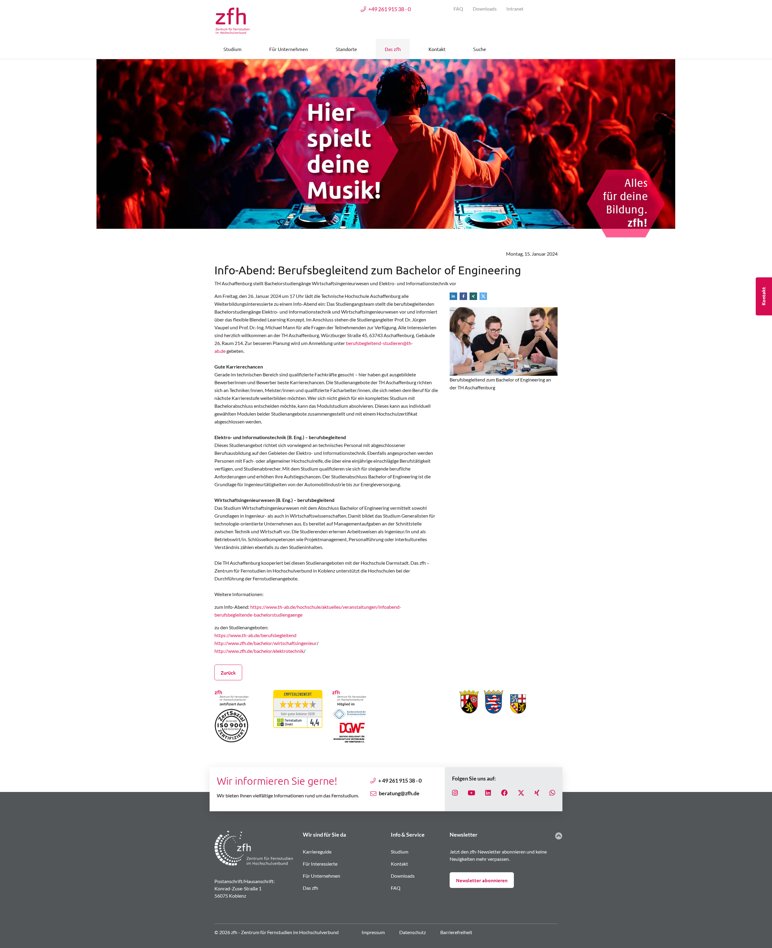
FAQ (458, 8)
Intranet (515, 8)
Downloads (485, 8)
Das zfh (310, 888)
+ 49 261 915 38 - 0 (400, 780)
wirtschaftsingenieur (295, 643)
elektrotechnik (289, 651)
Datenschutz (412, 932)
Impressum (373, 932)
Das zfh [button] (393, 49)
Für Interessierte (320, 864)
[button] (455, 295)
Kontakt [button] (437, 49)
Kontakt (399, 864)
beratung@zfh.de (399, 793)
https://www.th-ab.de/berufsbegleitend (255, 635)
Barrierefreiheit (456, 932)
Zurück (228, 672)
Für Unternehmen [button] (288, 49)
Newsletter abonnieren (482, 880)
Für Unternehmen (321, 876)
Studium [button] (232, 49)
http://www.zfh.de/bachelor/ (244, 643)
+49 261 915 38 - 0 (389, 9)
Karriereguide (317, 851)
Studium (399, 851)
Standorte (346, 49)
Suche (479, 49)
